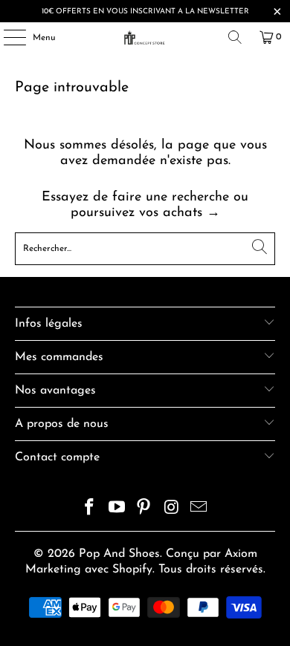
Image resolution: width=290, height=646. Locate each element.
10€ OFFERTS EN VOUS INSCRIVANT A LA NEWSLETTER (145, 11)
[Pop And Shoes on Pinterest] (144, 509)
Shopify (132, 569)
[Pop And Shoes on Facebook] (90, 509)
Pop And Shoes (119, 554)
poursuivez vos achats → (145, 213)
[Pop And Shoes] (145, 37)
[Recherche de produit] (235, 37)
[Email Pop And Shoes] (199, 509)
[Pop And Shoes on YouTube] (117, 509)
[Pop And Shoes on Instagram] (172, 509)
